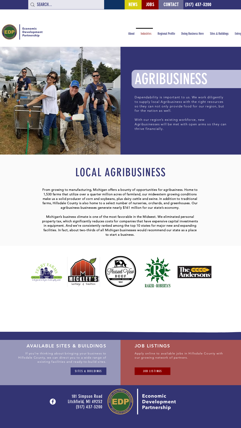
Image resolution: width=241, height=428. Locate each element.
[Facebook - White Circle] (53, 402)
